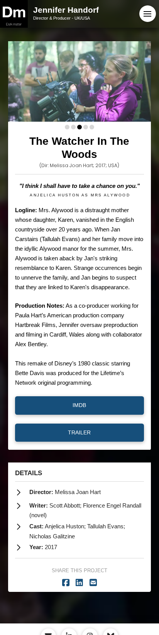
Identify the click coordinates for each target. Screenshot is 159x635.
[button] (147, 13)
